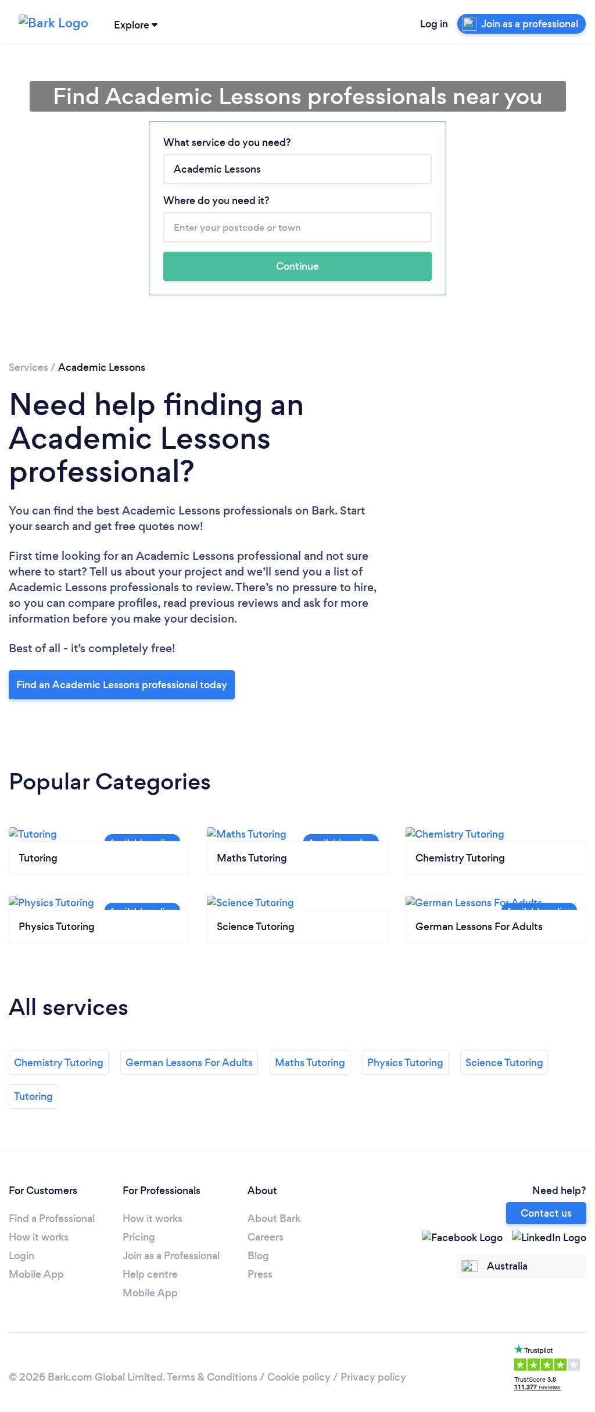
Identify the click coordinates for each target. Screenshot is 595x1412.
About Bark (274, 1218)
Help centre (150, 1274)
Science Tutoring (504, 1063)
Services (28, 367)
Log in (434, 24)
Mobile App (36, 1274)
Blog (258, 1256)
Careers (266, 1237)
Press (260, 1274)
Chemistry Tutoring (58, 1063)
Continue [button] (297, 266)
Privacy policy (373, 1377)
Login (21, 1256)
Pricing (139, 1237)
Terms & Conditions (212, 1377)
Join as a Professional (171, 1256)
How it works (39, 1237)
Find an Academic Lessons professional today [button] (121, 685)
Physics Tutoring (405, 1063)
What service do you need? (227, 142)
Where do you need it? (216, 201)
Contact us (546, 1213)
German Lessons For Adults (189, 1063)
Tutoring (33, 1096)
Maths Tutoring (310, 1063)
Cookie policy (299, 1377)
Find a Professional (52, 1218)
